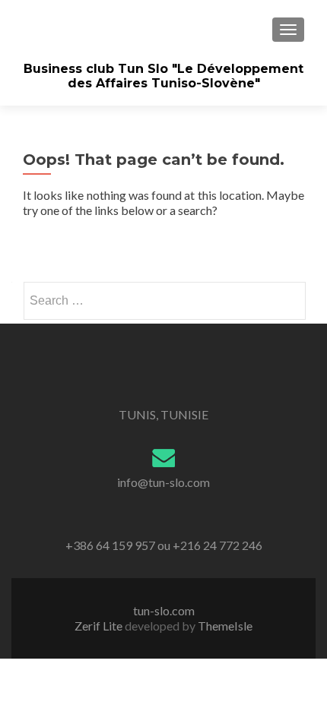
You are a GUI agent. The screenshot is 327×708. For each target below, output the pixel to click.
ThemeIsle (225, 625)
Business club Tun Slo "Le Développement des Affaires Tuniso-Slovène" (163, 76)
